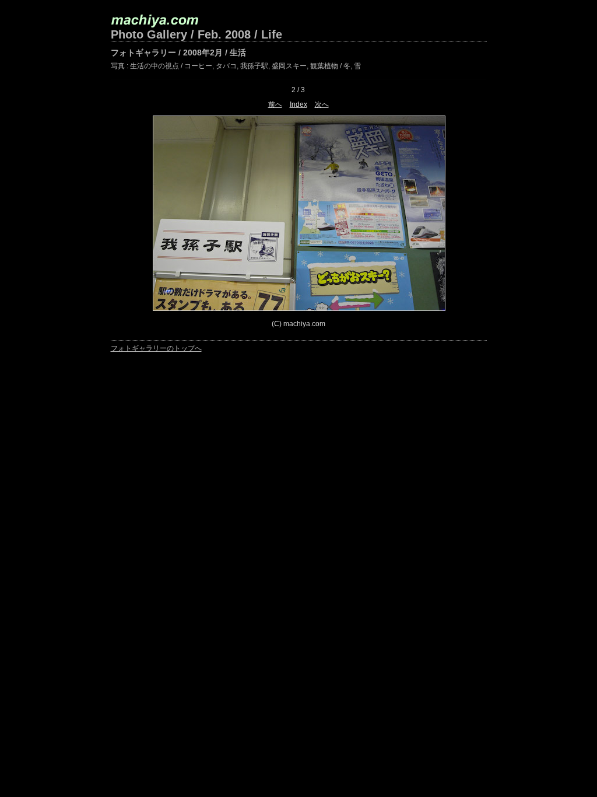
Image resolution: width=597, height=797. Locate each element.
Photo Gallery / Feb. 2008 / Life (196, 34)
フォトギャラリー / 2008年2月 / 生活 (178, 52)
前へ (275, 104)
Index (298, 104)
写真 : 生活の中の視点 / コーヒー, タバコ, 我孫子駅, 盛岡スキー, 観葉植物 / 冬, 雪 (236, 66)
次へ (322, 104)
